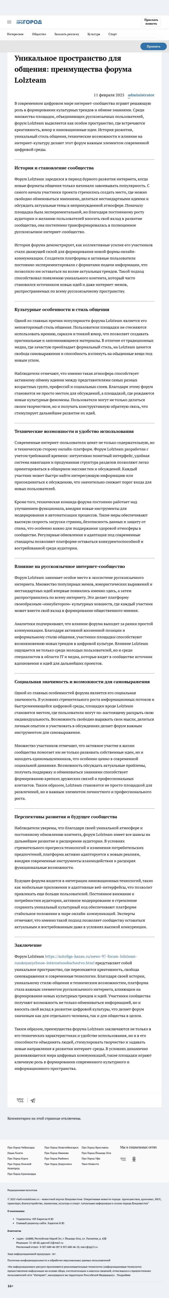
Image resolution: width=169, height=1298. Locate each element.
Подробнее (123, 1275)
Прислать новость (151, 22)
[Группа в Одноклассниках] (134, 1159)
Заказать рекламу (66, 34)
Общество (39, 34)
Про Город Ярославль (95, 1147)
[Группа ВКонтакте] (123, 1159)
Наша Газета (15, 1153)
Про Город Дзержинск (58, 1164)
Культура (94, 34)
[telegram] (34, 1100)
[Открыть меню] (9, 22)
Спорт (112, 34)
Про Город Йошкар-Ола (96, 1153)
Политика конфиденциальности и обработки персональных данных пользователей (58, 1260)
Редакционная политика (22, 1190)
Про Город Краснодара (21, 1173)
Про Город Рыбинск (56, 1158)
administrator (141, 94)
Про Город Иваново (56, 1153)
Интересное (15, 34)
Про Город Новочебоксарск (61, 1147)
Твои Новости (90, 1164)
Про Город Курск (17, 1158)
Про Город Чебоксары (21, 1147)
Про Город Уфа (91, 1158)
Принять (153, 46)
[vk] (20, 1100)
